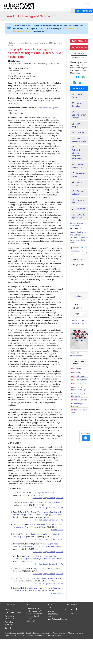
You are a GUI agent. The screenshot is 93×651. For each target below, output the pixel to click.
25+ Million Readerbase (81, 41)
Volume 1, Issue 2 (80, 320)
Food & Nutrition (80, 380)
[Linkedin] (77, 609)
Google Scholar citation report (76, 224)
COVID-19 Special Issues (78, 216)
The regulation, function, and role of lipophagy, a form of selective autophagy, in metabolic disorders (37, 514)
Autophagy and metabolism (43, 492)
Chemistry (77, 369)
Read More (79, 296)
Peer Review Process (79, 140)
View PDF (80, 53)
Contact (8, 628)
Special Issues (77, 183)
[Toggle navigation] (86, 5)
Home (7, 609)
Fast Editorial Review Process (79, 115)
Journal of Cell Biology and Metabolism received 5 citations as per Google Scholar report (79, 237)
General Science (79, 383)
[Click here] (79, 250)
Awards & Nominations (80, 47)
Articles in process (78, 175)
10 (55, 438)
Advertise (80, 209)
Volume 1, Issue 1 (80, 323)
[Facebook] (66, 609)
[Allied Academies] (19, 5)
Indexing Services (78, 201)
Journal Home (78, 88)
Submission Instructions (9, 617)
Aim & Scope (77, 125)
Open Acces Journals (13, 612)
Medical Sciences (80, 400)
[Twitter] (71, 609)
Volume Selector (77, 192)
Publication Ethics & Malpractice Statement (77, 154)
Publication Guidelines (9, 623)
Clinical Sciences (79, 376)
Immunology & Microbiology (78, 394)
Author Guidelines (77, 104)
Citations (80, 132)
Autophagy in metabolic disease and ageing (45, 502)
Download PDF (80, 57)
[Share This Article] (76, 77)
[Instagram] (72, 614)
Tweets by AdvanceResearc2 (77, 354)
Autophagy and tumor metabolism (46, 568)
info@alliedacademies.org (58, 619)
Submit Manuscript (77, 166)
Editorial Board (78, 96)
